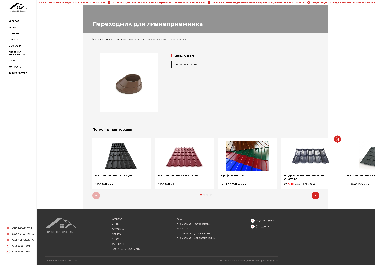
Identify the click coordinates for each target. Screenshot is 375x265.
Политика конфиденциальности (62, 260)
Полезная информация (16, 53)
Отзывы (13, 33)
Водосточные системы (129, 39)
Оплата (13, 39)
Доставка (14, 46)
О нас (12, 60)
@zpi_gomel (263, 226)
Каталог (13, 21)
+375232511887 (21, 251)
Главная (97, 39)
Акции (12, 27)
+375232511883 (21, 245)
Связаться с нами (186, 64)
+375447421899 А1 (23, 234)
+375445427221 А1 (23, 239)
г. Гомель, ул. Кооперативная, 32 (196, 238)
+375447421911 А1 (23, 228)
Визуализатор (17, 73)
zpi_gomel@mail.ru (267, 220)
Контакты (15, 67)
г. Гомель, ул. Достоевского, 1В (195, 224)
